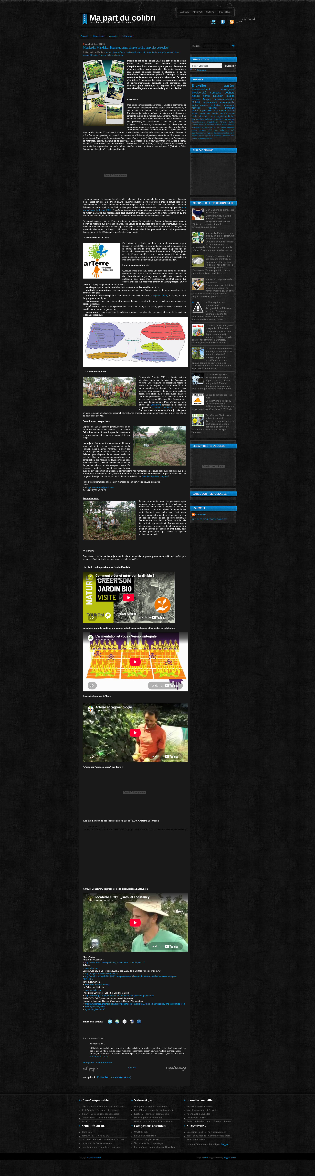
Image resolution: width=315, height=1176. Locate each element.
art (218, 127)
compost (141, 52)
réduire (201, 136)
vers (232, 136)
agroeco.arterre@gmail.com (101, 487)
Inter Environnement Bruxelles (202, 1110)
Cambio (195, 125)
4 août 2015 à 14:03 (99, 1056)
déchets (229, 92)
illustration (218, 133)
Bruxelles (199, 85)
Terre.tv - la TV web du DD (95, 1135)
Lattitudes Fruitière (162, 407)
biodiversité (131, 52)
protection (216, 105)
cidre (216, 130)
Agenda (113, 36)
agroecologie (111, 52)
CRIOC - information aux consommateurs (103, 1106)
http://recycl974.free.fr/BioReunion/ (101, 973)
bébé (210, 130)
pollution (209, 119)
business (202, 130)
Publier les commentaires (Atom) (114, 1077)
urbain (196, 99)
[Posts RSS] (232, 23)
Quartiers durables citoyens (155, 476)
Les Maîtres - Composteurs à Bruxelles (154, 1147)
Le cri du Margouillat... (217, 374)
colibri (222, 130)
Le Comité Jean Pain (145, 1135)
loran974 (200, 515)
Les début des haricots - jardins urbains (154, 1110)
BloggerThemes (229, 1158)
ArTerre (121, 52)
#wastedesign (212, 122)
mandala (162, 52)
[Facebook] (223, 23)
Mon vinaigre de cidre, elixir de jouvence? (220, 211)
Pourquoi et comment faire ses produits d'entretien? (219, 257)
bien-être (229, 85)
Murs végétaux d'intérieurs (148, 1117)
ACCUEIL (184, 12)
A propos (198, 12)
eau (227, 130)
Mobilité (196, 102)
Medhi (224, 125)
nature (196, 95)
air (215, 127)
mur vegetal (217, 116)
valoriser (226, 136)
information (204, 116)
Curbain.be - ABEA (196, 1117)
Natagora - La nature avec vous (150, 1106)
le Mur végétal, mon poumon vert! (216, 303)
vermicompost (199, 110)
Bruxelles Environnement (200, 1106)
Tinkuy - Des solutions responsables (100, 1114)
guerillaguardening (199, 133)
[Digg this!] (124, 1021)
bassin (194, 130)
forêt (232, 130)
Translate (202, 70)
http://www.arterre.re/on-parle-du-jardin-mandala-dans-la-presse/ (115, 962)
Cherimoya (156, 405)
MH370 (218, 125)
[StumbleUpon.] (117, 1021)
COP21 (231, 122)
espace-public (227, 102)
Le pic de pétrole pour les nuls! (219, 396)
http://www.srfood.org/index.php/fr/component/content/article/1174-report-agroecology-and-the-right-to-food (135, 1004)
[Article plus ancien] (176, 1070)
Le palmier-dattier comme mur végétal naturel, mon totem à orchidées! (219, 351)
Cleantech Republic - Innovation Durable (103, 1139)
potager (86, 55)
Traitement (196, 127)
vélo (225, 119)
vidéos (194, 138)
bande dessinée (227, 127)
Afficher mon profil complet (209, 519)
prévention (228, 105)
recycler (196, 107)
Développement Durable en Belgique (101, 1147)
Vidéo (194, 113)
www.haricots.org (93, 990)
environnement (201, 89)
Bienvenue (98, 36)
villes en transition (115, 55)
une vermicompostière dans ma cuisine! (220, 280)
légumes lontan (160, 295)
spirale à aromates (213, 136)
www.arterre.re (91, 968)
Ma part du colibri (122, 17)
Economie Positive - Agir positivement (206, 1132)
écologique (227, 89)
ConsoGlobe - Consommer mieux (99, 1117)
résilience (213, 107)
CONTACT (211, 12)
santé (206, 95)
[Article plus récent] (90, 1070)
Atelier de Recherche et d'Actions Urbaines (209, 1121)
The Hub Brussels (196, 1139)
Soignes (231, 125)
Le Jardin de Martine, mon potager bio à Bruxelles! (219, 327)
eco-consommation (224, 99)
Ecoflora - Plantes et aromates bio (151, 1114)
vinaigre (201, 138)
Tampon (102, 55)
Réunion (94, 55)
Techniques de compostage (148, 1143)
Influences (127, 36)
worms (231, 119)
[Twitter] (213, 23)
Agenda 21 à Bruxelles (198, 1114)
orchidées (229, 116)
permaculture (173, 52)
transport (229, 107)
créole (148, 52)
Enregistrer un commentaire (97, 1062)
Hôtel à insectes (206, 125)
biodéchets (205, 113)
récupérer (218, 119)
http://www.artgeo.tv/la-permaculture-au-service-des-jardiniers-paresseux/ (119, 995)
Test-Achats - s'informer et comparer (101, 1110)
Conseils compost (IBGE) (147, 1139)
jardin (154, 52)
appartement (210, 102)
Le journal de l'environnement (97, 1143)
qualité (230, 95)
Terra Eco (87, 1132)
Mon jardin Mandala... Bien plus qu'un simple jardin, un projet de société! (126, 47)
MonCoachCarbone (92, 1121)
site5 (206, 1158)
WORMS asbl (141, 1132)
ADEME (223, 122)
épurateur (208, 138)
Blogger (224, 1144)
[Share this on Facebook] (139, 1021)
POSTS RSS (224, 12)
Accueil (84, 36)
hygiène (210, 133)
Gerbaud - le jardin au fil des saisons (153, 1121)
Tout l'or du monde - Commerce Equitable (208, 1135)
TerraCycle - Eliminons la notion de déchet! (218, 416)
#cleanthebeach (198, 122)
